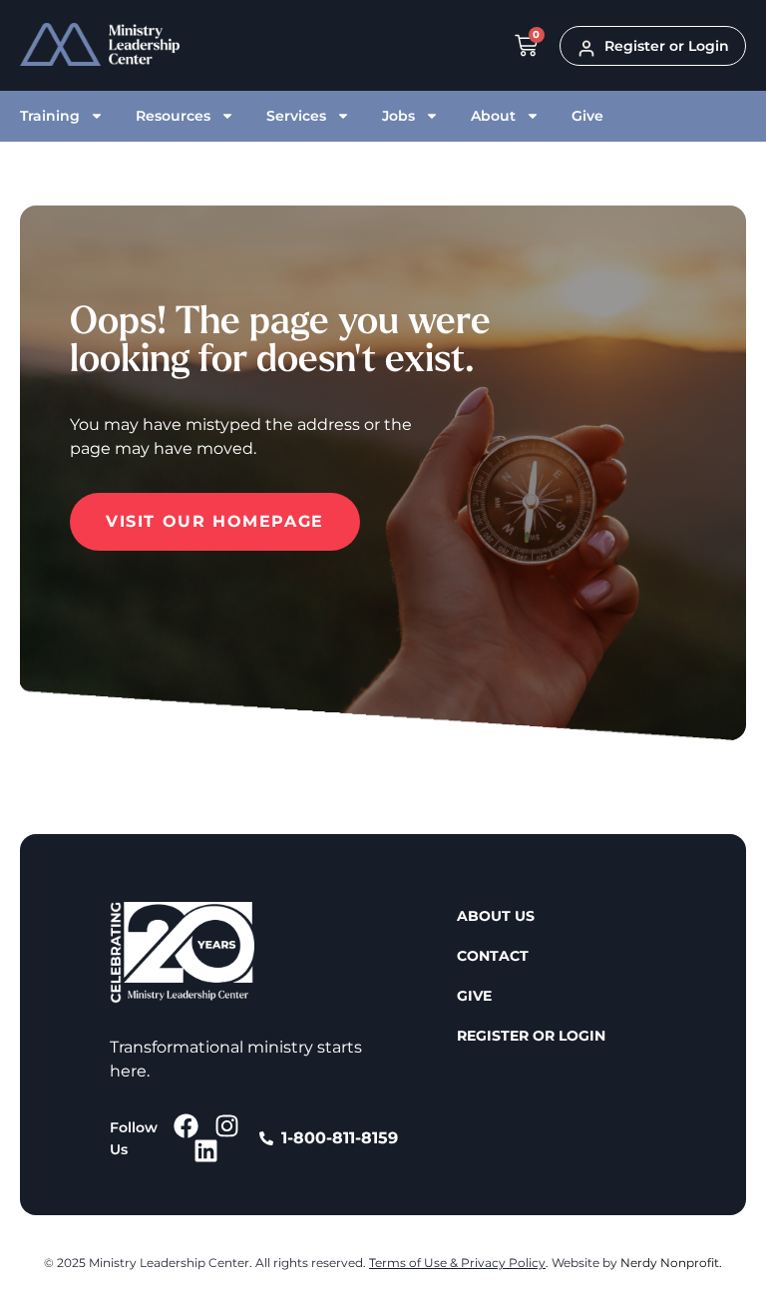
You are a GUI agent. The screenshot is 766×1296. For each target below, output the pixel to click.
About (493, 116)
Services (296, 116)
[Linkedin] (205, 1150)
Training (50, 116)
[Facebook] (186, 1125)
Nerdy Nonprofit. (671, 1262)
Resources (173, 116)
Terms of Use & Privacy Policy (457, 1262)
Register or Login (531, 1036)
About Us (496, 916)
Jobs (398, 116)
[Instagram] (226, 1125)
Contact (493, 956)
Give (587, 116)
